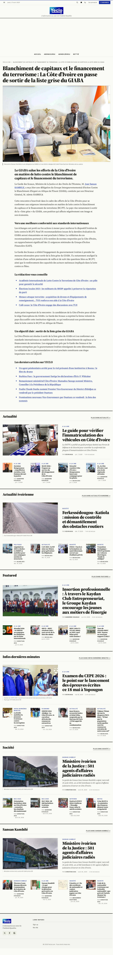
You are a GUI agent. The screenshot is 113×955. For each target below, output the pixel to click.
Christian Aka (70, 790)
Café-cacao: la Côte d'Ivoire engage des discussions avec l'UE (48, 305)
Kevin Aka (69, 454)
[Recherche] (77, 2)
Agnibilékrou (64, 54)
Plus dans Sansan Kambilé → (98, 831)
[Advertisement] (56, 34)
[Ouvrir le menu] (4, 2)
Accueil (37, 54)
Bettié (76, 54)
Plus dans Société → (101, 749)
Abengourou (49, 54)
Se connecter (93, 2)
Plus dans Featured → (101, 576)
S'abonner (105, 2)
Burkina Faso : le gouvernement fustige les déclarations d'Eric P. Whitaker (55, 376)
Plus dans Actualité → (100, 417)
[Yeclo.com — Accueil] (7, 921)
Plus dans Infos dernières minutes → (94, 658)
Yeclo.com (6, 62)
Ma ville (35, 927)
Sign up (35, 924)
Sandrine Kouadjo (72, 617)
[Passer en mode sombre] (85, 2)
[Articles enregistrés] (81, 2)
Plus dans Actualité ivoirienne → (96, 495)
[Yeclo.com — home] (56, 10)
